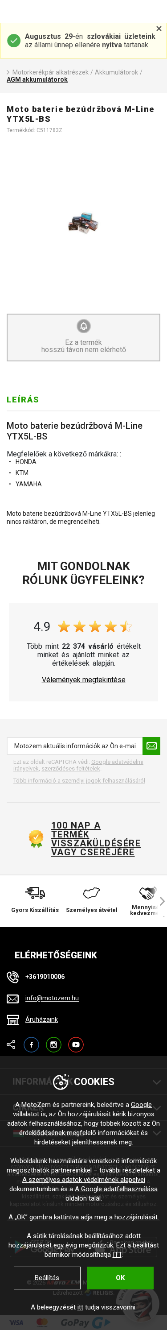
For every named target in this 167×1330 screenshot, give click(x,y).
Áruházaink (41, 1019)
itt (80, 1307)
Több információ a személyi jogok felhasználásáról (79, 780)
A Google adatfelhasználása (116, 1189)
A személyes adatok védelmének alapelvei (83, 1180)
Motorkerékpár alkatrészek (50, 72)
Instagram (53, 1040)
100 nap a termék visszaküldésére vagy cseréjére (95, 839)
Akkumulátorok (116, 72)
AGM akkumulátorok (37, 79)
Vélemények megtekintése (84, 680)
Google (141, 1105)
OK (120, 1278)
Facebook (31, 1040)
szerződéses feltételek (70, 768)
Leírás (23, 399)
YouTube (76, 1040)
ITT (117, 1255)
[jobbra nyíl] (158, 901)
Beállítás (47, 1278)
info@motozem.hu (52, 998)
